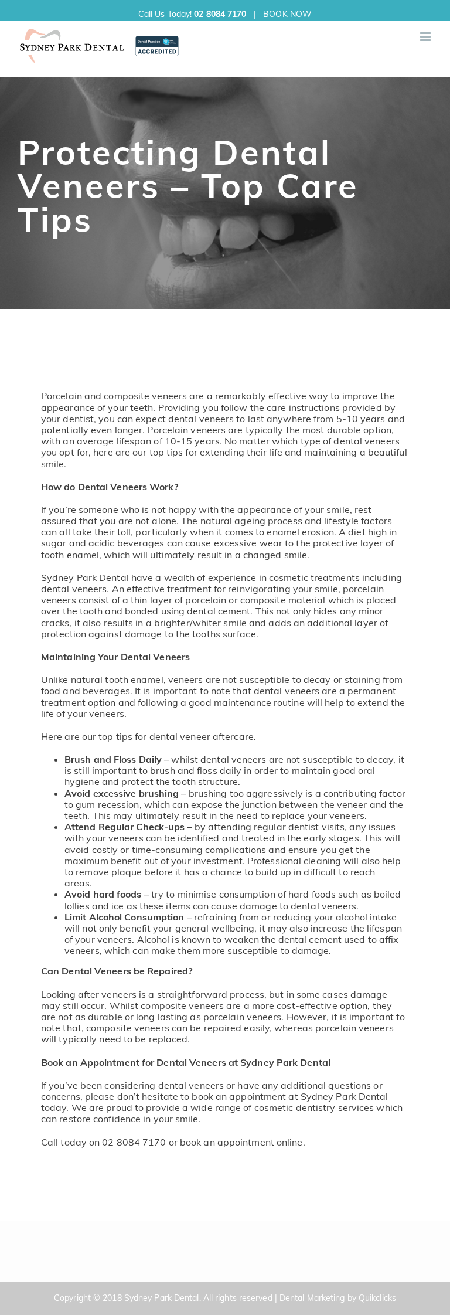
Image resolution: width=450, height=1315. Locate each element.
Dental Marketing (312, 1298)
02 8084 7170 (220, 14)
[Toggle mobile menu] (426, 36)
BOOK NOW (287, 14)
